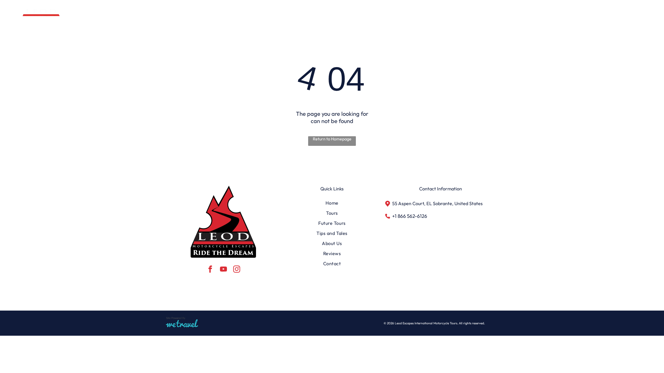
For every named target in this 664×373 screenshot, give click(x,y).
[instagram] (236, 270)
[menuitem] (464, 14)
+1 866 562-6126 (409, 216)
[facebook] (210, 270)
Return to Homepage (332, 138)
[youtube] (223, 270)
